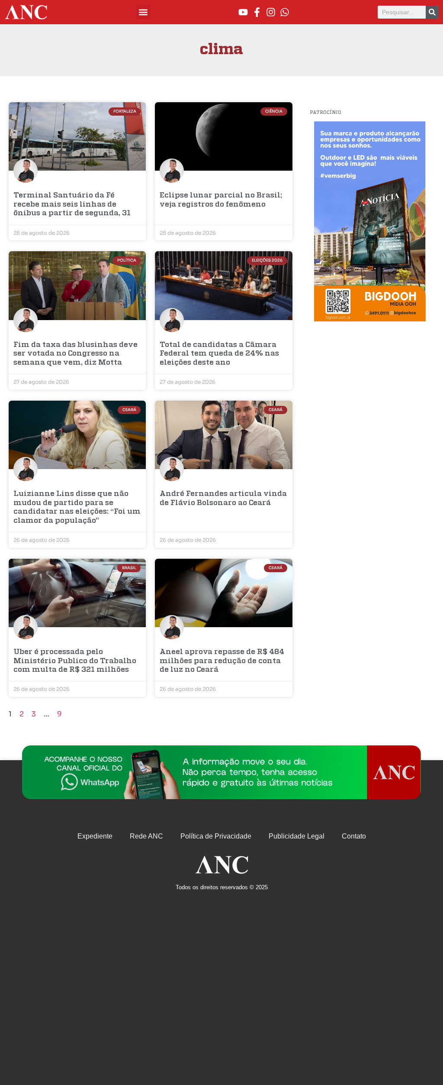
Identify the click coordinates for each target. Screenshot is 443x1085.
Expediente (94, 836)
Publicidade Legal (296, 836)
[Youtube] (243, 12)
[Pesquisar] (432, 12)
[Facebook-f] (257, 12)
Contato (354, 836)
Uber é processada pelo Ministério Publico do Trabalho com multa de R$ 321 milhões (74, 661)
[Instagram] (271, 12)
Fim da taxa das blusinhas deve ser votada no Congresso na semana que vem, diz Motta (75, 353)
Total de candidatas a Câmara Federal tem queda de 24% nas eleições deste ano (219, 353)
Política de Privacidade (215, 836)
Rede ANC (146, 836)
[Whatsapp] (284, 12)
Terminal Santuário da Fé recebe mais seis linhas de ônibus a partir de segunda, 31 (72, 204)
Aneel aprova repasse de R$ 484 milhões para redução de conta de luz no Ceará (222, 661)
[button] (143, 12)
